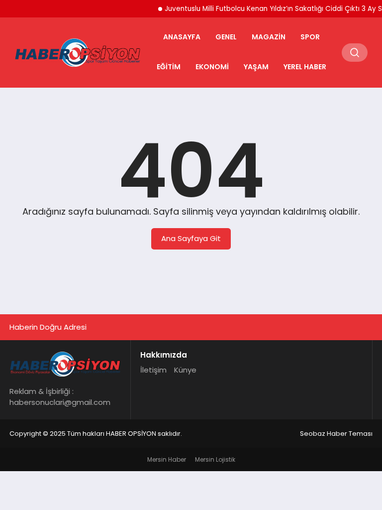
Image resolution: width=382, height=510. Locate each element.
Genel (226, 37)
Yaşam (256, 67)
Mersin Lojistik (215, 459)
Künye (185, 370)
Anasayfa (181, 37)
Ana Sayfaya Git (191, 238)
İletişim (153, 370)
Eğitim (169, 67)
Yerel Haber (305, 67)
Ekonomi (212, 67)
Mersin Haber (166, 459)
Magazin (269, 37)
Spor (310, 37)
